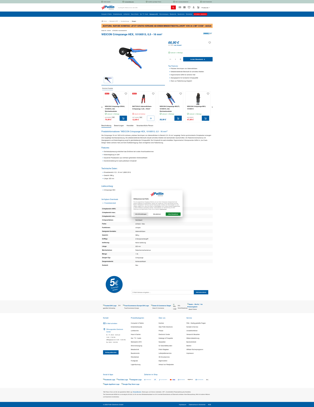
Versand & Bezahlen (193, 334)
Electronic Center (164, 334)
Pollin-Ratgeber (164, 349)
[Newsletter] (180, 7)
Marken (188, 346)
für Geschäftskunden (165, 346)
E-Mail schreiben (111, 323)
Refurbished (135, 357)
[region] (133, 62)
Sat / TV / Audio (136, 338)
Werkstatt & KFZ (136, 342)
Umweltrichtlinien (192, 330)
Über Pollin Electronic (166, 327)
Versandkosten (137, 392)
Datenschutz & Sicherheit (197, 404)
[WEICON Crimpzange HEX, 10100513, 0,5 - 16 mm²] (133, 58)
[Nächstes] (212, 107)
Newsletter (162, 342)
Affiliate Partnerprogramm (194, 349)
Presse (161, 330)
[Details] (150, 118)
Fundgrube (134, 361)
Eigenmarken (163, 361)
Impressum (190, 353)
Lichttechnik (135, 330)
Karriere (161, 323)
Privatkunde (205, 8)
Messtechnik (135, 349)
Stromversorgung (136, 346)
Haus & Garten (136, 334)
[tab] (106, 126)
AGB (209, 404)
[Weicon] (208, 35)
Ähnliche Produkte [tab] (107, 88)
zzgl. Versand (177, 45)
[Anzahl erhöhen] (181, 59)
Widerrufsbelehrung (192, 338)
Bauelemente (135, 353)
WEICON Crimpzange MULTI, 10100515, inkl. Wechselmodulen (170, 108)
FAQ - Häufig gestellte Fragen (196, 323)
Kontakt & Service (192, 327)
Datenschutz (142, 296)
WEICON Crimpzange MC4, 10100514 (196, 107)
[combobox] (144, 7)
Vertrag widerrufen (111, 352)
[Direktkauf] (184, 7)
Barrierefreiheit (191, 342)
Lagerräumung (135, 364)
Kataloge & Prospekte (166, 338)
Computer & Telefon (137, 323)
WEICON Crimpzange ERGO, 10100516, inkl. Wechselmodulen (115, 108)
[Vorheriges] (102, 107)
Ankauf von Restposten (166, 364)
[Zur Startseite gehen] (107, 7)
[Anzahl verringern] (170, 59)
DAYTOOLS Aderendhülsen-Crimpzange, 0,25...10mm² (142, 107)
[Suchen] (173, 7)
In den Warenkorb (197, 59)
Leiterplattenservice (165, 353)
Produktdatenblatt (110, 203)
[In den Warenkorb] (123, 118)
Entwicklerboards (136, 327)
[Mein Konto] (193, 7)
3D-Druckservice (164, 357)
